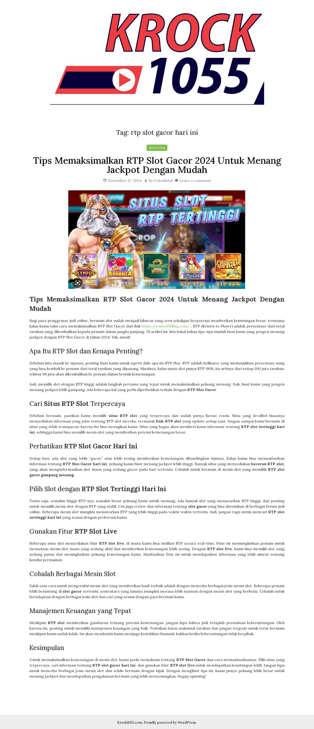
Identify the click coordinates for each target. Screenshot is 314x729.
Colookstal (163, 180)
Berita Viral (157, 148)
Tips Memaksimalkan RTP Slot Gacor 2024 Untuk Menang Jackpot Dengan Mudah (157, 165)
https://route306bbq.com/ (165, 326)
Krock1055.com (129, 722)
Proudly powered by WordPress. (170, 722)
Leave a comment (195, 180)
